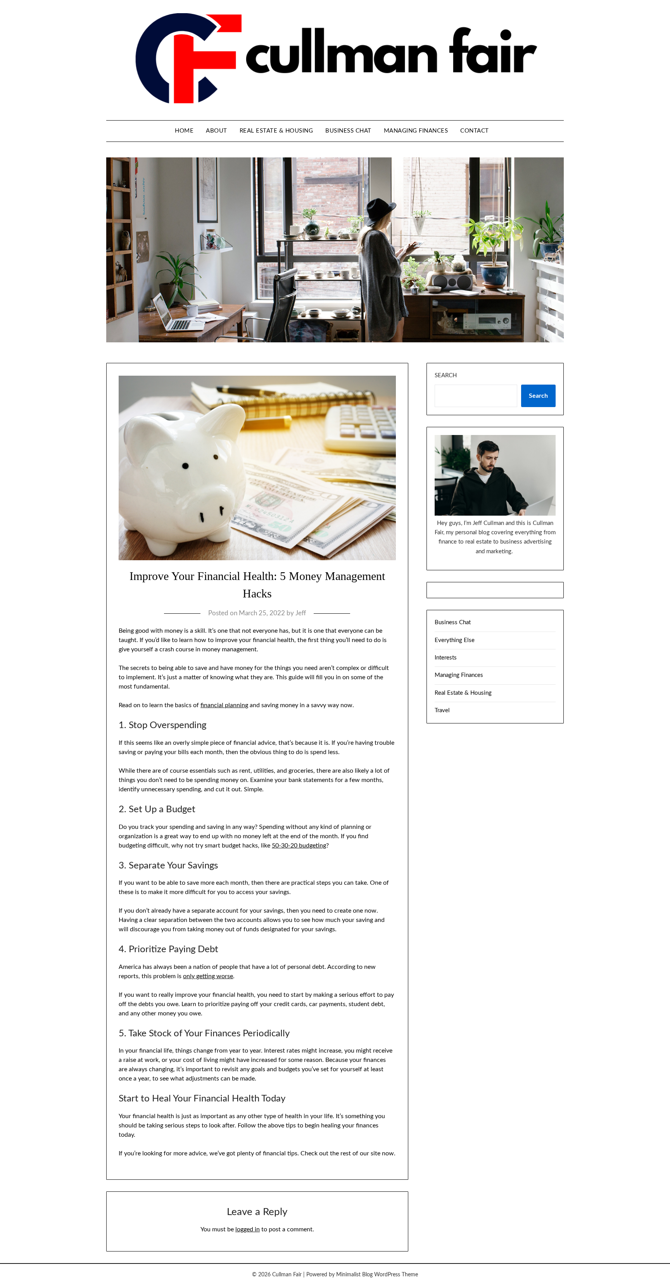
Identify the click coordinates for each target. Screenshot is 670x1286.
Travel (442, 710)
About (216, 131)
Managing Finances (416, 131)
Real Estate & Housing (276, 131)
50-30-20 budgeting (299, 845)
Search (446, 375)
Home (184, 131)
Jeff (300, 613)
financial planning (224, 705)
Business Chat (348, 131)
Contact (474, 131)
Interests (446, 658)
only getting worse (208, 976)
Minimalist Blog (354, 1274)
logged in (247, 1229)
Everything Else (455, 640)
